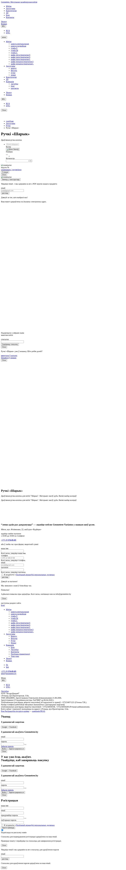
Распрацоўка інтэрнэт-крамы (16, 711)
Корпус (14, 636)
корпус (14, 68)
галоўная (9, 121)
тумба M (14, 50)
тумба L (14, 53)
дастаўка (14, 84)
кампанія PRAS (38, 711)
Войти (4, 749)
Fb (7, 665)
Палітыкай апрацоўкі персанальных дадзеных (35, 575)
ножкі (13, 75)
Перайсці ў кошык (8, 358)
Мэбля (8, 6)
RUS (8, 31)
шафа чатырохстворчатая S (22, 62)
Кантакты (10, 17)
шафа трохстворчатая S (20, 57)
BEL (3, 26)
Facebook (12, 727)
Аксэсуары (10, 8)
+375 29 (8, 540)
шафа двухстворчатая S (20, 55)
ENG (8, 33)
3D (7, 13)
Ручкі (8, 126)
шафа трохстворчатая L (20, 59)
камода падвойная (18, 46)
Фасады (14, 638)
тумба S (14, 48)
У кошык (5, 172)
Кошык (4, 24)
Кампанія (10, 82)
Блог (8, 15)
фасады (14, 70)
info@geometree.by (8, 673)
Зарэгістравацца (8, 828)
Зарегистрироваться (16, 749)
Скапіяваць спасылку (10, 344)
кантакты (15, 88)
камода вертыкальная (20, 44)
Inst (7, 667)
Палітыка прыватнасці (20, 654)
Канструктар (11, 11)
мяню (4, 37)
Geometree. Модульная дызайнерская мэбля (19, 2)
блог (13, 86)
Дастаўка (14, 650)
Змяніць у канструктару (11, 179)
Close (4, 110)
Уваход (4, 22)
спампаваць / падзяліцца (11, 170)
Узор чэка (15, 656)
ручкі (13, 73)
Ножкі (13, 643)
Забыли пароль (7, 746)
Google (4, 727)
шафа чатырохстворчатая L (22, 64)
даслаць (5, 193)
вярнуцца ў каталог (9, 355)
